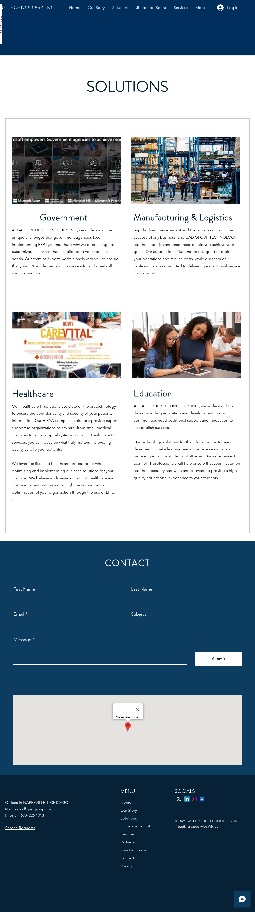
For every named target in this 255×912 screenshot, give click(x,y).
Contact (127, 858)
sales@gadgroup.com (34, 809)
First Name (24, 589)
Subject (138, 614)
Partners (127, 842)
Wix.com (214, 826)
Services (127, 834)
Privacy (126, 866)
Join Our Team (133, 850)
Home (125, 802)
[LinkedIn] (187, 799)
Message (22, 640)
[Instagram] (194, 799)
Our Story (128, 810)
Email (18, 614)
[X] (179, 799)
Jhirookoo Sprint (135, 826)
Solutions (128, 818)
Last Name (141, 589)
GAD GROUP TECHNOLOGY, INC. (40, 790)
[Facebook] (202, 799)
